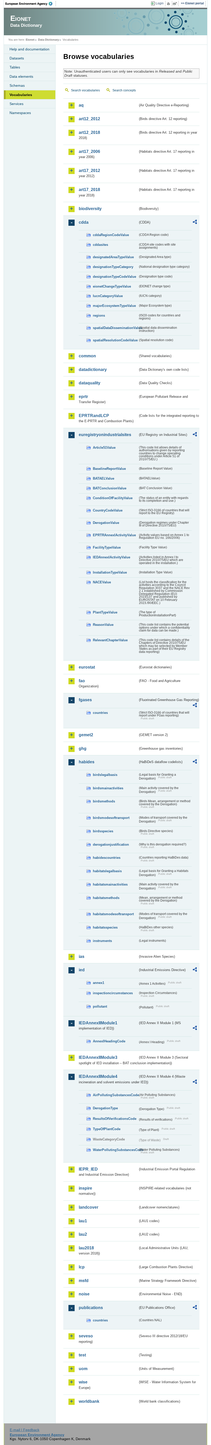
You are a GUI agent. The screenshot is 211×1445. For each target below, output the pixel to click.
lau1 (83, 1221)
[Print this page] (169, 3)
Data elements (21, 76)
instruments (102, 941)
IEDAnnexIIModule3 (98, 1057)
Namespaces (20, 113)
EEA (30, 3)
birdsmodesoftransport (111, 818)
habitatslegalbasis (107, 871)
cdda (84, 222)
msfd (84, 1280)
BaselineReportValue (109, 469)
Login (160, 3)
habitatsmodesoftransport (113, 914)
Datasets (17, 58)
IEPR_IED (88, 1169)
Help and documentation (29, 49)
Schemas (17, 85)
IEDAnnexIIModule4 (98, 1076)
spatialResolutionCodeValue (115, 340)
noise (84, 1294)
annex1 (98, 983)
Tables (15, 67)
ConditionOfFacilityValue (113, 498)
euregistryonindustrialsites (105, 434)
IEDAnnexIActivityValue (111, 557)
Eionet (30, 39)
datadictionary (93, 369)
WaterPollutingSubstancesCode (115, 1150)
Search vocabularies (85, 90)
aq (81, 105)
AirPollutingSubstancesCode (115, 1095)
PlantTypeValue (105, 612)
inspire (85, 1188)
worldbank (89, 1401)
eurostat (87, 667)
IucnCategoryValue (108, 296)
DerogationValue (106, 523)
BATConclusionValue (109, 488)
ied (82, 970)
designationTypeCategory (113, 267)
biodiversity (90, 208)
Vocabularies (21, 95)
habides (86, 762)
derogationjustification (111, 844)
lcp (82, 1267)
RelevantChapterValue (110, 640)
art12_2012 (89, 119)
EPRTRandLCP (94, 415)
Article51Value (104, 447)
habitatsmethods (106, 898)
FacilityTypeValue (107, 547)
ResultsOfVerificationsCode (114, 1119)
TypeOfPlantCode (106, 1129)
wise (83, 1382)
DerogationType (105, 1108)
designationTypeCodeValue (114, 277)
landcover (88, 1207)
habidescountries (106, 858)
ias (81, 956)
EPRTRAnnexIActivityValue (114, 535)
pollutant (100, 1006)
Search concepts (124, 90)
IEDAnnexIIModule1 (98, 1023)
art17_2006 (89, 151)
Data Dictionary (48, 39)
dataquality (89, 383)
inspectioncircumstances (113, 993)
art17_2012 (89, 170)
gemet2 (86, 735)
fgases (85, 700)
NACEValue (102, 582)
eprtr (83, 396)
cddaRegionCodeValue (111, 235)
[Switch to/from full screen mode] (176, 3)
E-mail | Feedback (24, 1430)
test (82, 1355)
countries (100, 713)
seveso (86, 1336)
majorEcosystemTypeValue (114, 306)
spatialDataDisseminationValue (115, 328)
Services (16, 104)
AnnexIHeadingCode (109, 1041)
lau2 (83, 1234)
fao (82, 681)
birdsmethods (104, 801)
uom (83, 1368)
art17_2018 (89, 189)
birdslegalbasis (105, 775)
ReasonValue (103, 625)
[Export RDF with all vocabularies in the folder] (195, 223)
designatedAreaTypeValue (113, 257)
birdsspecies (103, 831)
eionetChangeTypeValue (112, 286)
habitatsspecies (105, 927)
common (87, 356)
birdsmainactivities (108, 788)
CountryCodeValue (107, 510)
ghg (82, 748)
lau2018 (86, 1248)
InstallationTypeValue (110, 572)
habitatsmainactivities (110, 884)
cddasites (100, 245)
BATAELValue (103, 478)
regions (99, 315)
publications (91, 1307)
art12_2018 (89, 132)
